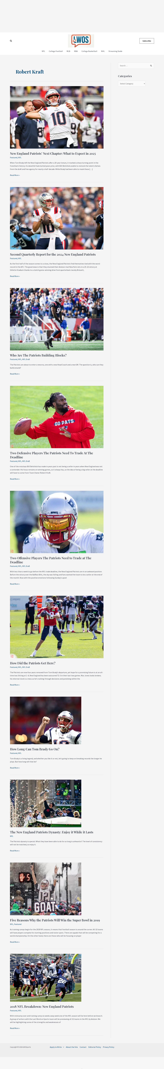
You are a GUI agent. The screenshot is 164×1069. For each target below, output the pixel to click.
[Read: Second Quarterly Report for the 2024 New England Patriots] (56, 218)
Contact (83, 1047)
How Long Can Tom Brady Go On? (34, 749)
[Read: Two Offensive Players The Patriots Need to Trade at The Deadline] (56, 522)
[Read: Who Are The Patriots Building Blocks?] (56, 319)
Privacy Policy (108, 1047)
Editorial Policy (94, 1047)
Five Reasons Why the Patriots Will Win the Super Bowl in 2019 (55, 920)
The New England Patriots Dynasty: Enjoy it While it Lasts (51, 832)
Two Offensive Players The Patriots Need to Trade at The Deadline (50, 560)
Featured (13, 157)
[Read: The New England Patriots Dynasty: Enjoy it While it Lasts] (45, 803)
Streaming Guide (115, 51)
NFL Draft (26, 359)
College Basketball (89, 51)
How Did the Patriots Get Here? (32, 663)
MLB (68, 51)
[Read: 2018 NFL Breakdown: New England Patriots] (45, 977)
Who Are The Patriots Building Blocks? (38, 355)
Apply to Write (56, 1047)
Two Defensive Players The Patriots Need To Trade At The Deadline (51, 455)
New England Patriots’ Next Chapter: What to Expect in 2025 (53, 153)
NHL (103, 51)
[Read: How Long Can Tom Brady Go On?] (45, 720)
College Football (56, 51)
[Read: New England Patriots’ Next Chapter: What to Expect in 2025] (56, 117)
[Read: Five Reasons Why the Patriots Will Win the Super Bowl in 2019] (45, 888)
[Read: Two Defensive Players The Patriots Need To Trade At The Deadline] (56, 416)
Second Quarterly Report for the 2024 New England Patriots (53, 254)
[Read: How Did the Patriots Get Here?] (56, 627)
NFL (43, 51)
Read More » (15, 175)
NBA (76, 51)
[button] (11, 41)
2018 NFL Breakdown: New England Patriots (42, 1006)
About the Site (72, 1047)
